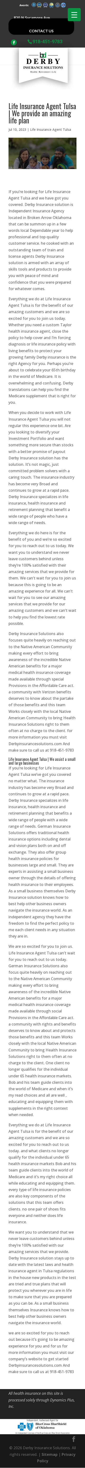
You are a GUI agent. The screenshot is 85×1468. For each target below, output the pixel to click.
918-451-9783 (47, 41)
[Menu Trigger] (74, 14)
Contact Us (41, 31)
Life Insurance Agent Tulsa (50, 129)
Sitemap (50, 1454)
